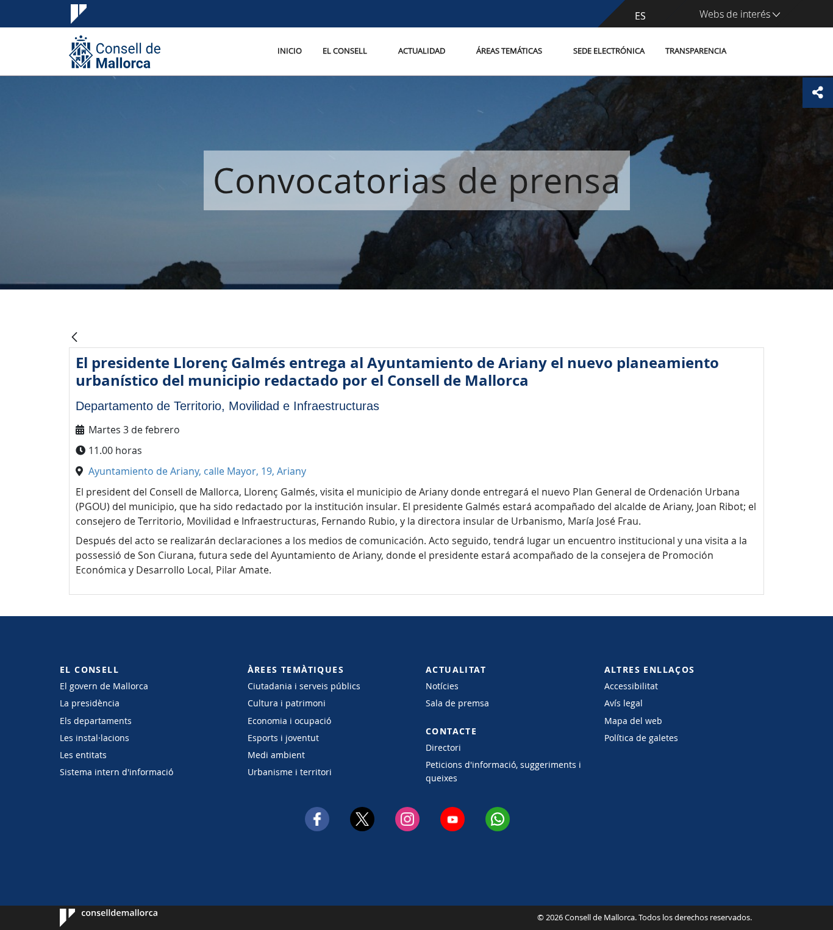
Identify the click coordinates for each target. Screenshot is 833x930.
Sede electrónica (609, 51)
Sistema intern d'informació (116, 772)
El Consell (345, 51)
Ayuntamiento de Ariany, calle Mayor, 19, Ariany (197, 471)
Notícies (442, 686)
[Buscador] (749, 51)
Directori (443, 747)
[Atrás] (74, 338)
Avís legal (623, 703)
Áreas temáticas (509, 51)
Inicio (289, 51)
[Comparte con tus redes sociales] (818, 92)
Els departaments (96, 720)
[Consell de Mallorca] (114, 51)
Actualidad (421, 51)
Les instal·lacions (94, 738)
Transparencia (695, 51)
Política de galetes (641, 738)
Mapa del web (633, 720)
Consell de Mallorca (97, 918)
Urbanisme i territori (290, 772)
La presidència (90, 703)
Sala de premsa (457, 703)
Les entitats (83, 755)
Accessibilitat (631, 686)
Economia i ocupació (289, 720)
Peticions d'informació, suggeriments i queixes (503, 771)
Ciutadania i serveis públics (304, 686)
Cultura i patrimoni (287, 703)
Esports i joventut (283, 738)
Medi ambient (276, 755)
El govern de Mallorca (104, 686)
